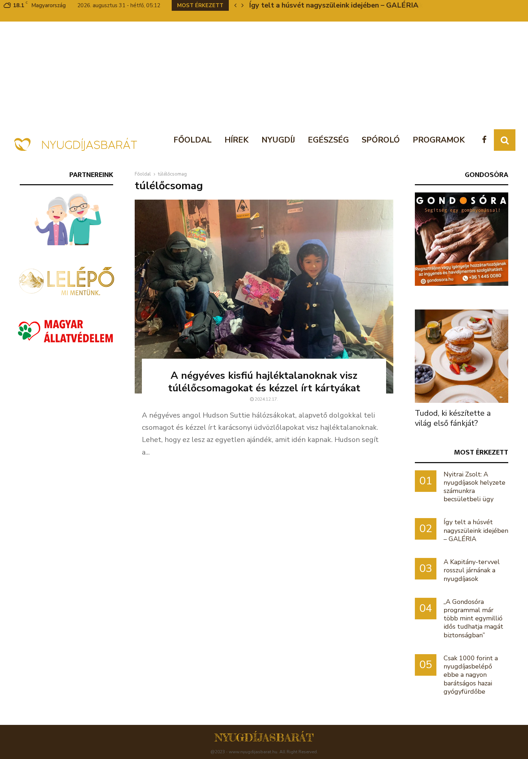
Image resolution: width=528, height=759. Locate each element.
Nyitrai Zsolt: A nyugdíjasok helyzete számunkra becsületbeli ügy (474, 487)
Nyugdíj (278, 140)
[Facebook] (486, 140)
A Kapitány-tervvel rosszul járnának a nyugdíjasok (333, 5)
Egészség (328, 140)
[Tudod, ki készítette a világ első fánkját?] (461, 356)
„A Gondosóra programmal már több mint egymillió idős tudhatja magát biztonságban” (473, 618)
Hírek (236, 140)
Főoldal (192, 140)
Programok (439, 140)
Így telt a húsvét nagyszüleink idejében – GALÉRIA (476, 530)
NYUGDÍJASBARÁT (264, 737)
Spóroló (381, 140)
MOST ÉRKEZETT (481, 452)
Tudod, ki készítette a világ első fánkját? (453, 418)
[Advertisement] (264, 75)
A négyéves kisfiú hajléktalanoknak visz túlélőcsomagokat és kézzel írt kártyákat (264, 382)
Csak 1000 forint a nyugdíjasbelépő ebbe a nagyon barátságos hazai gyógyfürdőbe (471, 675)
